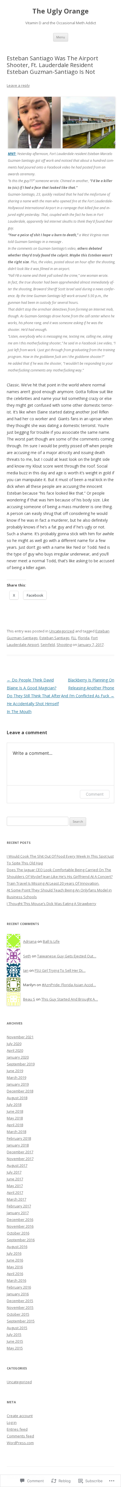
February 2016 (19, 1287)
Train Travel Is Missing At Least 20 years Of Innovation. (53, 883)
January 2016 (18, 1293)
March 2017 (16, 1199)
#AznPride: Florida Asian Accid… (69, 984)
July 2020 (14, 1043)
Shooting (64, 644)
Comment (95, 794)
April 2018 (15, 1124)
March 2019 (16, 1077)
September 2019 (21, 1063)
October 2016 (18, 1233)
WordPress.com (20, 1442)
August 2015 (17, 1327)
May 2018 (15, 1118)
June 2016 (15, 1260)
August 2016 (17, 1246)
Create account (20, 1415)
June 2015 (15, 1341)
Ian (25, 970)
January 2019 (18, 1084)
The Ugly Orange (60, 11)
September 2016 (21, 1239)
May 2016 (15, 1266)
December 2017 (20, 1151)
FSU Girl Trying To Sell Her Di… (60, 970)
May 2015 (15, 1348)
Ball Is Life (51, 941)
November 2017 (20, 1158)
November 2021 (20, 1036)
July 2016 (14, 1253)
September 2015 (21, 1321)
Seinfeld (48, 644)
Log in (12, 1422)
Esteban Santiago (54, 637)
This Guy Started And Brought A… (69, 999)
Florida (83, 637)
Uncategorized (61, 631)
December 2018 (20, 1091)
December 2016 (20, 1219)
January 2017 (18, 1212)
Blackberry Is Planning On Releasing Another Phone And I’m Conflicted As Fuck (87, 687)
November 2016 (20, 1226)
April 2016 (15, 1273)
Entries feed (17, 1429)
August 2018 (17, 1097)
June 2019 (15, 1070)
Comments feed (20, 1436)
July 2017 (14, 1172)
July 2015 (14, 1334)
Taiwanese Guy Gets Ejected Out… (66, 956)
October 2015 (18, 1314)
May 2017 (15, 1185)
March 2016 (16, 1280)
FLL (73, 637)
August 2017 (17, 1165)
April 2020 (15, 1050)
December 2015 (20, 1300)
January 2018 (18, 1145)
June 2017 (15, 1178)
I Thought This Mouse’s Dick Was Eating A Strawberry (51, 903)
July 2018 (14, 1104)
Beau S (29, 999)
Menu (60, 37)
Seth (27, 956)
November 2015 (20, 1307)
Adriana (30, 941)
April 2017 (15, 1192)
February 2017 (19, 1206)
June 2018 (15, 1111)
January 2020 (18, 1057)
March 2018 (16, 1131)
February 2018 (19, 1138)
